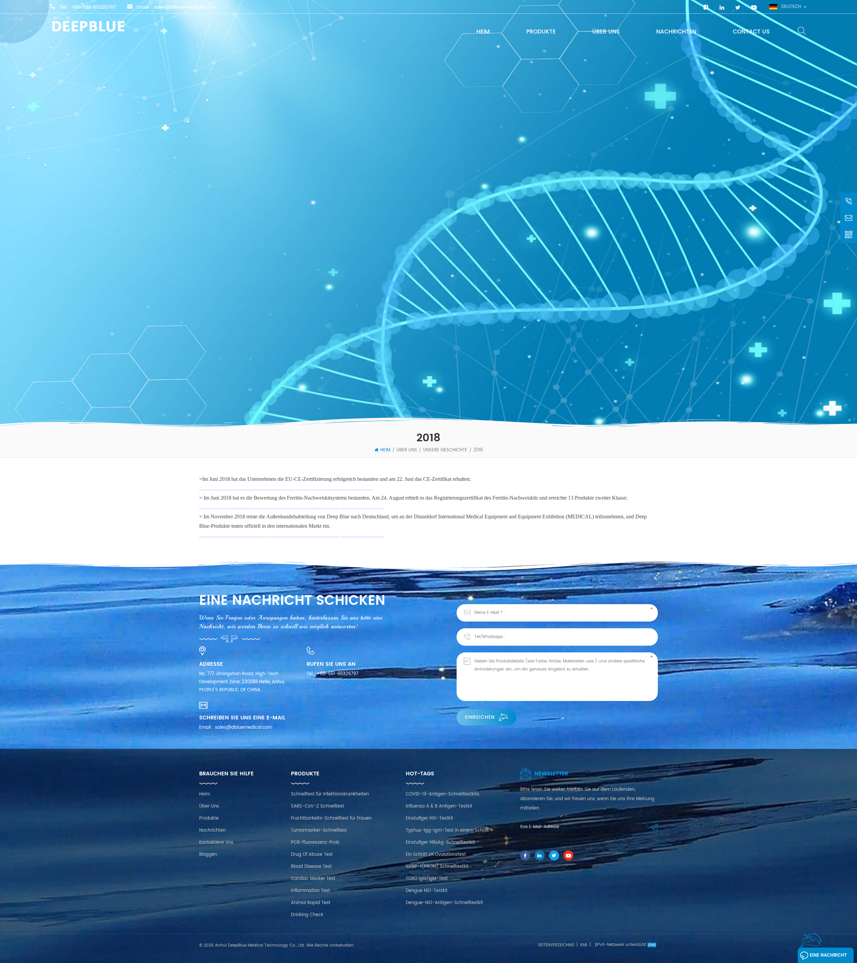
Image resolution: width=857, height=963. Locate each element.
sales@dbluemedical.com (185, 7)
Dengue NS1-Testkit (427, 890)
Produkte (541, 32)
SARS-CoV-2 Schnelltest (317, 806)
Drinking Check (307, 914)
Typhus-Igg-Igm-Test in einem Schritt (447, 830)
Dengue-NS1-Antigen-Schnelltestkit (444, 902)
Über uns (606, 32)
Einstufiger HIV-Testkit (429, 818)
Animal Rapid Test (310, 902)
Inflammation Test (310, 890)
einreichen (480, 717)
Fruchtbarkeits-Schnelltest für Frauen (331, 818)
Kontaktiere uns (216, 842)
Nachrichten (676, 32)
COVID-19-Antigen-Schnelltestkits (442, 794)
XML (584, 945)
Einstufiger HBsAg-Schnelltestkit (440, 842)
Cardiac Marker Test (313, 878)
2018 (478, 450)
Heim (483, 32)
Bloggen (208, 854)
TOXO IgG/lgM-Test (427, 878)
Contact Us (751, 32)
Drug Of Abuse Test (312, 854)
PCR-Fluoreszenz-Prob (315, 842)
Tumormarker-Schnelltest (319, 830)
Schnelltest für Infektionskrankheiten (330, 794)
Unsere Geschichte (445, 450)
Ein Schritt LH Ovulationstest (436, 854)
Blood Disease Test (311, 866)
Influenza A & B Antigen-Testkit (439, 806)
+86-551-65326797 (93, 7)
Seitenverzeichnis (556, 945)
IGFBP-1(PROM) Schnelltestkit (437, 866)
